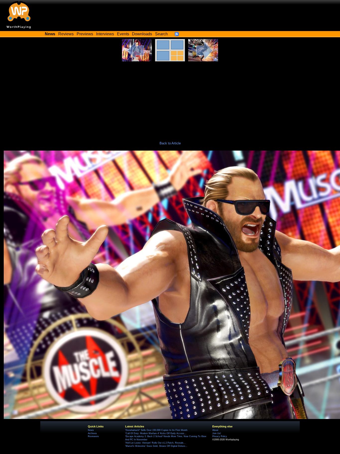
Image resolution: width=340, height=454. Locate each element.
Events (123, 34)
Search (161, 34)
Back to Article (170, 143)
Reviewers (93, 436)
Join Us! (216, 433)
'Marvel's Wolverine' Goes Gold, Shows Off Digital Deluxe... (156, 446)
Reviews (66, 34)
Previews (85, 34)
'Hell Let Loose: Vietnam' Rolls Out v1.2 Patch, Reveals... (155, 443)
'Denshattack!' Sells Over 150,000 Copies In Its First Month (156, 430)
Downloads (142, 34)
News (91, 430)
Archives (92, 433)
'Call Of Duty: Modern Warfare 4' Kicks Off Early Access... (155, 433)
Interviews (105, 34)
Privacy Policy (219, 436)
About (215, 430)
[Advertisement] (170, 98)
